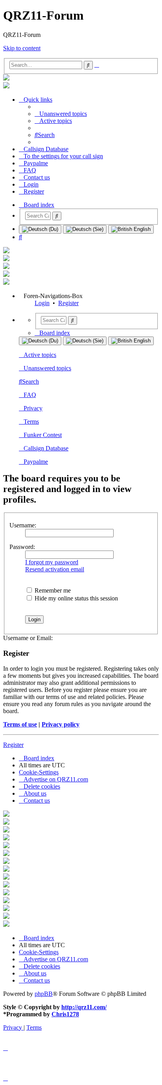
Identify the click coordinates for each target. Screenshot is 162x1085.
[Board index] (6, 78)
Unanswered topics (47, 368)
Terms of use (20, 724)
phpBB (44, 993)
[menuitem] (61, 113)
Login (42, 303)
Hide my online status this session (75, 598)
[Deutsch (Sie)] (85, 229)
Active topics (40, 354)
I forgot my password (51, 562)
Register (68, 303)
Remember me (52, 590)
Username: (22, 525)
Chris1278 (65, 1014)
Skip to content (21, 48)
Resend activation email (54, 569)
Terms (31, 421)
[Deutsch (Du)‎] (40, 229)
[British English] (131, 229)
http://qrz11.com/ (84, 1007)
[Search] (56, 216)
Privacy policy (60, 724)
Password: (22, 546)
